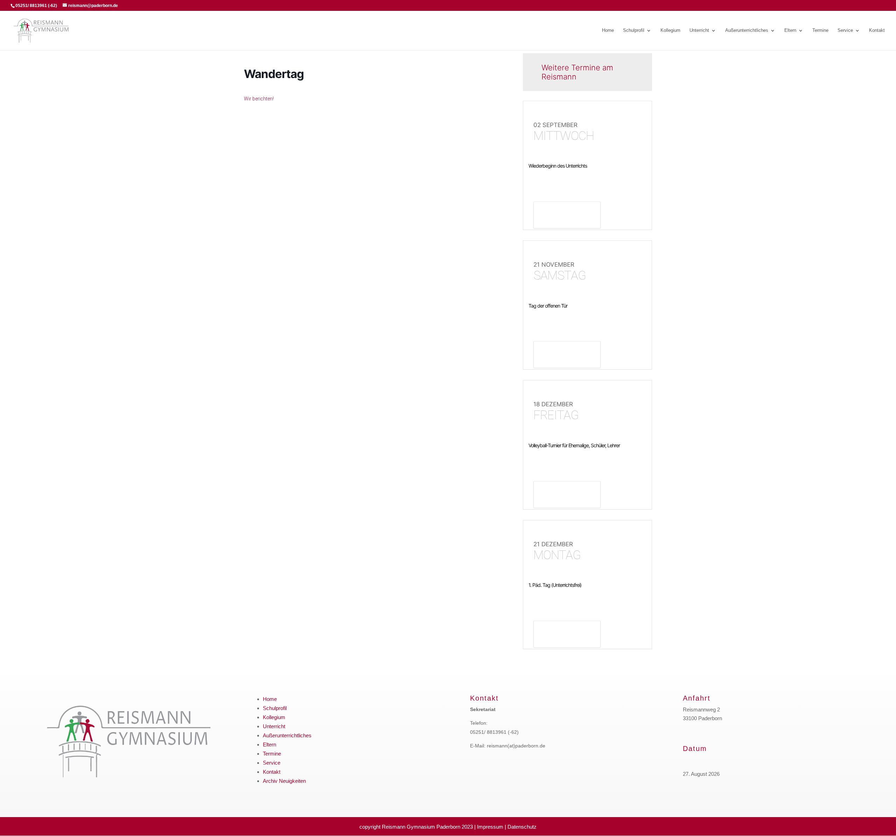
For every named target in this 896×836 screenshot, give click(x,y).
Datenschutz (522, 827)
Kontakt (877, 30)
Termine (820, 30)
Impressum (490, 827)
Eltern (790, 30)
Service (845, 30)
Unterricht (699, 30)
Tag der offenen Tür (547, 306)
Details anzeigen (567, 215)
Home (608, 30)
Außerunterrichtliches (746, 30)
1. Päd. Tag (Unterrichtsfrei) (554, 585)
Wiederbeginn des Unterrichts (557, 166)
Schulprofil (633, 30)
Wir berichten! (259, 98)
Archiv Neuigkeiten (284, 781)
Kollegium (670, 30)
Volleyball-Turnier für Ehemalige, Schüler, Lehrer (574, 445)
